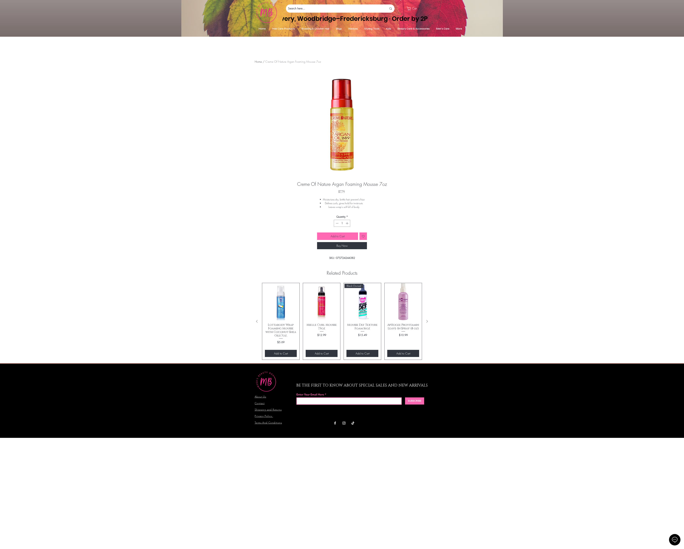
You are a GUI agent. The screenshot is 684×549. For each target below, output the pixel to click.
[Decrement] (336, 223)
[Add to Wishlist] (363, 236)
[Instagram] (344, 423)
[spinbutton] (342, 223)
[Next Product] (427, 321)
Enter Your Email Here (310, 394)
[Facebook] (335, 423)
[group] (342, 321)
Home (258, 62)
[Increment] (347, 223)
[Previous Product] (257, 321)
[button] (415, 9)
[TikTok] (353, 423)
